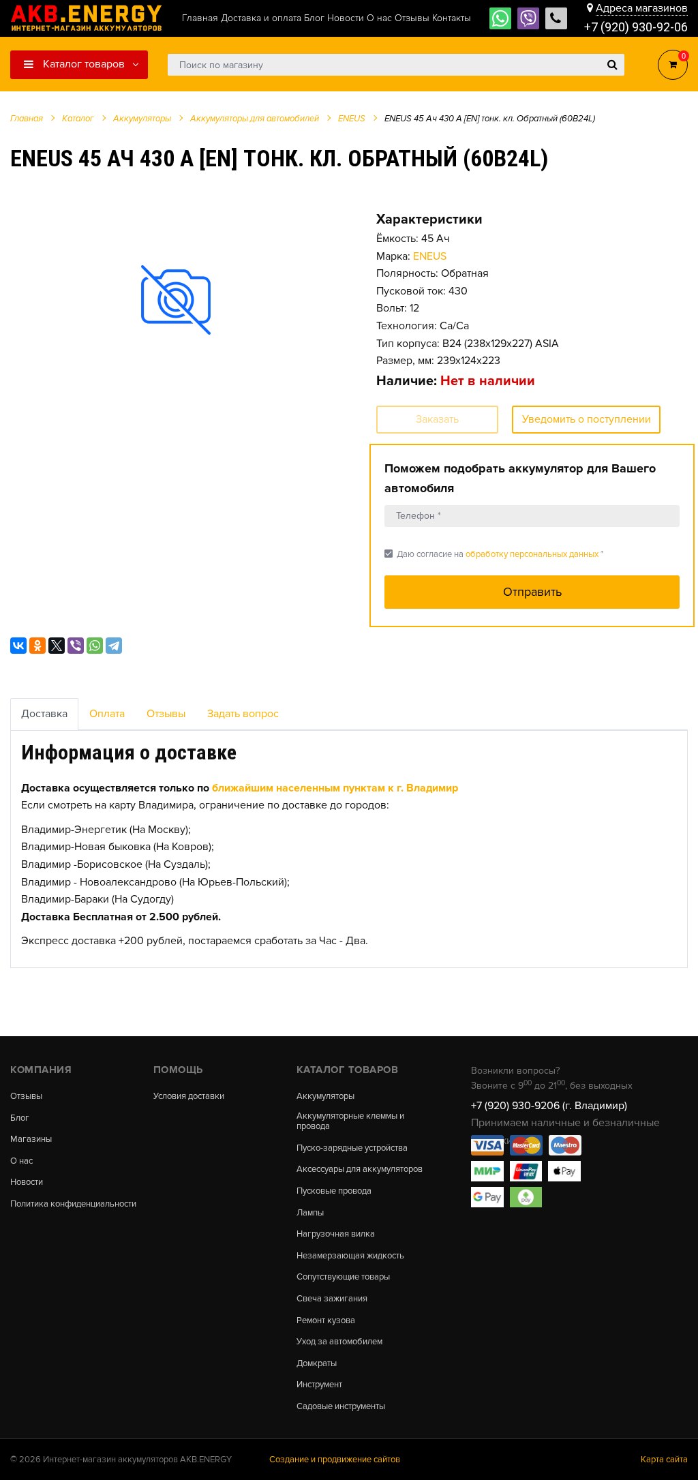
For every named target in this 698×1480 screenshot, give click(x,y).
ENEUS (429, 256)
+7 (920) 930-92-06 (636, 27)
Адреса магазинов (642, 8)
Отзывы (166, 714)
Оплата (107, 714)
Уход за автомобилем (339, 1342)
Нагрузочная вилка (336, 1234)
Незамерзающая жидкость (350, 1256)
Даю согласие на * (493, 554)
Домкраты (317, 1364)
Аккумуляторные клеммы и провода (350, 1121)
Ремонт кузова (326, 1321)
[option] (176, 300)
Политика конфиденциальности (73, 1204)
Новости (26, 1182)
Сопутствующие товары (343, 1277)
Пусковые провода (334, 1191)
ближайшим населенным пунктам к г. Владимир (335, 788)
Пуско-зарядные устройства (352, 1148)
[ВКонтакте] (18, 645)
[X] (56, 645)
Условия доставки (188, 1096)
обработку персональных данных (532, 554)
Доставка (44, 714)
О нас (21, 1161)
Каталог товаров (82, 64)
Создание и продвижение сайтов (334, 1459)
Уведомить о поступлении (586, 419)
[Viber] (75, 645)
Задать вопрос (243, 714)
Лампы (310, 1213)
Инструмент (319, 1385)
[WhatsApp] (95, 645)
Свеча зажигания (332, 1299)
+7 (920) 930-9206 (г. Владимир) (549, 1106)
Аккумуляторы (325, 1096)
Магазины (31, 1139)
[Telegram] (114, 645)
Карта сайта (664, 1459)
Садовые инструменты (341, 1407)
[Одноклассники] (37, 645)
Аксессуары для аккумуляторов (360, 1169)
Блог (19, 1118)
